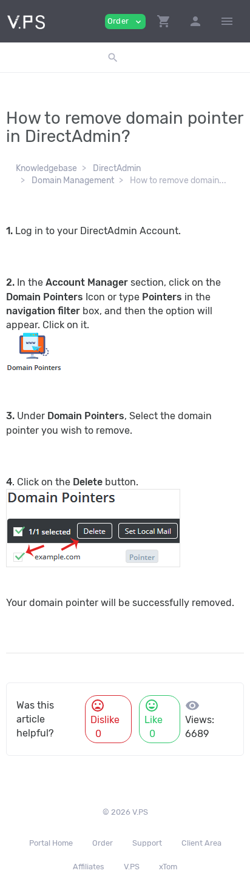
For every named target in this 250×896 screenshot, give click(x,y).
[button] (164, 21)
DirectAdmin (117, 168)
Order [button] (125, 21)
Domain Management (73, 180)
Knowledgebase (46, 168)
